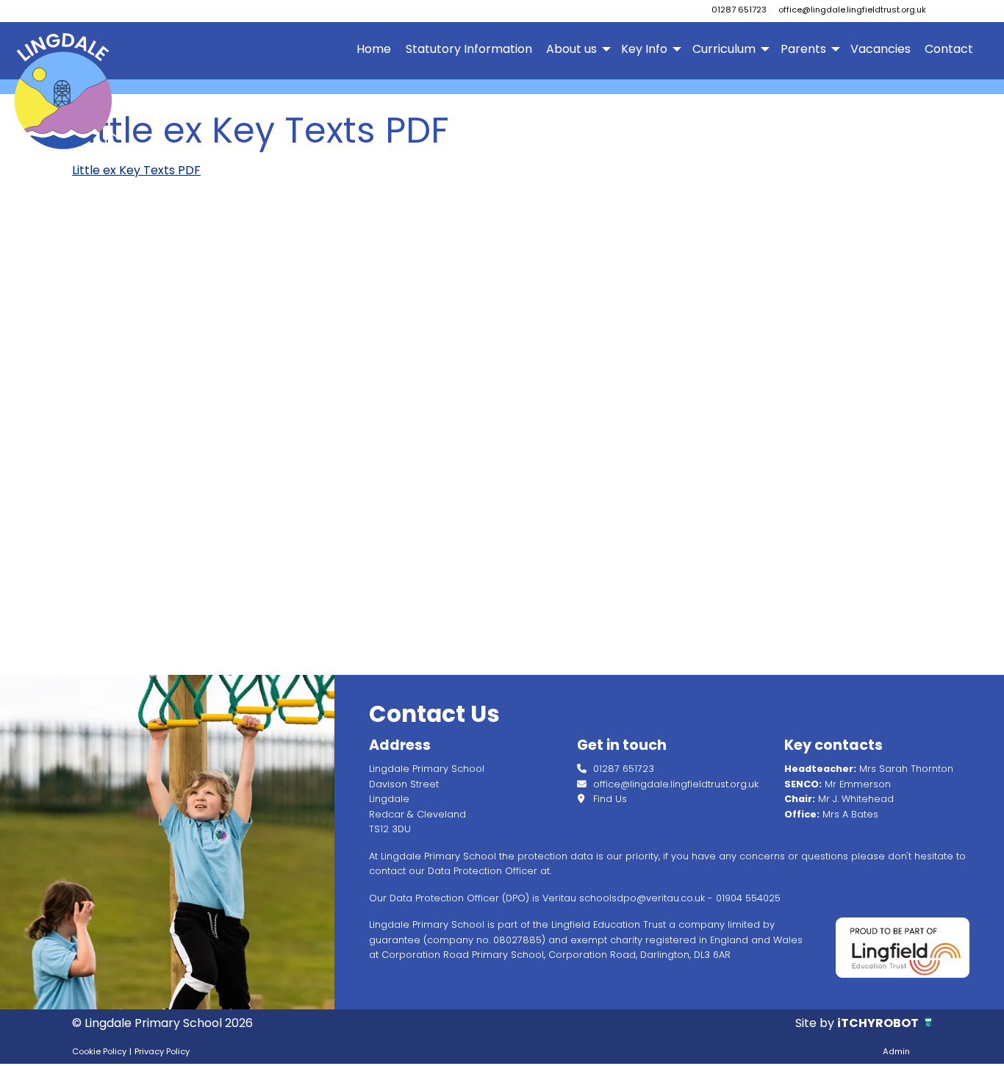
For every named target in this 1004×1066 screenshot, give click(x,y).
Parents (803, 48)
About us (571, 48)
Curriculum (724, 48)
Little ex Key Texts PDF (136, 170)
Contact (949, 48)
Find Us (608, 799)
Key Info (644, 48)
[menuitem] (374, 49)
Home (373, 48)
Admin (896, 1051)
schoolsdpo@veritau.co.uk (642, 898)
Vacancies (880, 48)
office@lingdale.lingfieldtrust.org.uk (852, 9)
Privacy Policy (162, 1051)
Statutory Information (469, 48)
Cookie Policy (99, 1051)
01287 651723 (739, 9)
